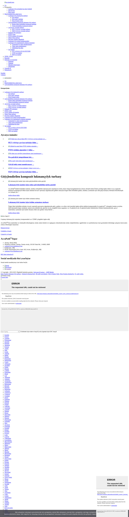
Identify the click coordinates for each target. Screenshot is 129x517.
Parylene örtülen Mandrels (16, 39)
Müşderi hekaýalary (14, 65)
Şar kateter (11, 49)
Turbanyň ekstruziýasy (28, 274)
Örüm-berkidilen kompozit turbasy (22, 26)
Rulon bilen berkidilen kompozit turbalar (24, 24)
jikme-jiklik (16, 195)
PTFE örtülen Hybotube (15, 36)
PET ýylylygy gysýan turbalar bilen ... (23, 143)
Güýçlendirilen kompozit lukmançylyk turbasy (22, 22)
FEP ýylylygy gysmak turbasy (21, 31)
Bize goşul (11, 12)
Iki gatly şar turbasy (42, 274)
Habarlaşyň (8, 70)
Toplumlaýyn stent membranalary (22, 44)
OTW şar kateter (17, 53)
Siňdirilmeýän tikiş (17, 48)
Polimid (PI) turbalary (14, 32)
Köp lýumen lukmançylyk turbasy (11, 274)
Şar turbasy (15, 17)
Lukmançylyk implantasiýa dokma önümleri (21, 43)
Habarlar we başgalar (11, 60)
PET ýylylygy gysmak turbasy (21, 29)
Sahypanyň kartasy (39, 272)
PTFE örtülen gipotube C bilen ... (21, 150)
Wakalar (10, 63)
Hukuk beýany (5, 228)
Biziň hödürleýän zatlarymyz (13, 14)
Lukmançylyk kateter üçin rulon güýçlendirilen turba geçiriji (32, 185)
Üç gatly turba (79, 274)
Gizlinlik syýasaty (6, 231)
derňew (10, 195)
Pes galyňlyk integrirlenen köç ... (21, 157)
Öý (5, 5)
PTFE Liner (11, 34)
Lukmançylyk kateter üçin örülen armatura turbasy (28, 202)
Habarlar (11, 61)
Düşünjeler (11, 66)
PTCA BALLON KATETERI (21, 51)
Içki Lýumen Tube (53, 274)
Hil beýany (11, 10)
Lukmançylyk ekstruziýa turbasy (18, 15)
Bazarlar (7, 58)
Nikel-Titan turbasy (14, 38)
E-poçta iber (4, 277)
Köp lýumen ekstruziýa (67, 274)
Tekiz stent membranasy (19, 46)
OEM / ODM (9, 56)
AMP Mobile (50, 272)
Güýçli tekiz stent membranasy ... (21, 164)
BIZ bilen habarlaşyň (7, 254)
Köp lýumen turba (17, 21)
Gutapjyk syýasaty (6, 234)
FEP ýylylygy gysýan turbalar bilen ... (23, 172)
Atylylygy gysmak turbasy (16, 27)
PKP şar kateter (16, 54)
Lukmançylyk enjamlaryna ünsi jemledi (20, 9)
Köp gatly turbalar (17, 19)
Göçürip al (8, 68)
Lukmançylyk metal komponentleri (18, 41)
